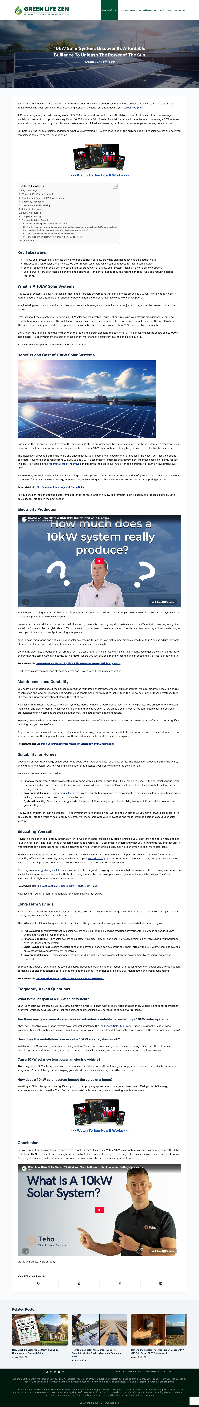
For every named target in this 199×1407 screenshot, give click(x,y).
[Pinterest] (120, 1283)
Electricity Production (33, 201)
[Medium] (63, 1372)
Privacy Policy (134, 1372)
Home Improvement (127, 10)
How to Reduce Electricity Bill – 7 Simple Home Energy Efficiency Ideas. (78, 663)
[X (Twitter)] (79, 1283)
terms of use (148, 1395)
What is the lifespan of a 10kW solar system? (47, 223)
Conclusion (29, 240)
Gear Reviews (179, 10)
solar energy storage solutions (46, 870)
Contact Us (167, 1372)
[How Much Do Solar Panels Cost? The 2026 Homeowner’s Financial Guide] (40, 1330)
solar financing (96, 858)
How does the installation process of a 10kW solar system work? (57, 230)
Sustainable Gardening (147, 10)
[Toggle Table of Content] (114, 186)
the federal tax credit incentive (61, 463)
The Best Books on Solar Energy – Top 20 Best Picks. (67, 886)
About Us (120, 1372)
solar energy (73, 793)
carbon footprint (133, 107)
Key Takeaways (29, 190)
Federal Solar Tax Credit (118, 1026)
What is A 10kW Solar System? (37, 194)
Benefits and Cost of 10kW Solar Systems (43, 198)
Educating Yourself (31, 212)
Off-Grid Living (165, 10)
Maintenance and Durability (36, 205)
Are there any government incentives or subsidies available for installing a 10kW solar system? (72, 227)
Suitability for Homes (32, 209)
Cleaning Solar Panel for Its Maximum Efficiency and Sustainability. (75, 743)
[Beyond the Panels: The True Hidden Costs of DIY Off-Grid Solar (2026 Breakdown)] (159, 1330)
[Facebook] (38, 1283)
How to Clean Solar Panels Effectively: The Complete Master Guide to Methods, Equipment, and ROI (97, 1353)
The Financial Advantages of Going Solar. (60, 487)
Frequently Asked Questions (37, 220)
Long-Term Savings (32, 216)
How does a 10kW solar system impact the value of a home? (55, 237)
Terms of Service (151, 1372)
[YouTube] (47, 1372)
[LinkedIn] (161, 1283)
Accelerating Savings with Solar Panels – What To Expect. (70, 978)
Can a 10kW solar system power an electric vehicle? (51, 233)
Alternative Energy (109, 10)
